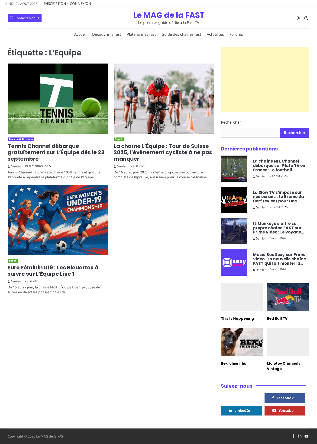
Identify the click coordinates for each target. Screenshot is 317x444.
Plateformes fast (141, 34)
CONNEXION (80, 3)
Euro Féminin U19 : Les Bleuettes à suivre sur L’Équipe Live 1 (53, 271)
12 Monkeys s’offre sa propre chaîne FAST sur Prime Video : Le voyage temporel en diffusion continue (277, 227)
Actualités (215, 34)
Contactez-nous (27, 18)
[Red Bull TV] (288, 297)
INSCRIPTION (55, 3)
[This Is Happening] (242, 297)
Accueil (80, 34)
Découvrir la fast (106, 34)
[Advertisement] (265, 79)
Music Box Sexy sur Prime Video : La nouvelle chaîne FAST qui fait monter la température (279, 258)
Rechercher (231, 122)
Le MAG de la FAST (168, 15)
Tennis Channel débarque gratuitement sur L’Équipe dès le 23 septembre (56, 152)
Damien (15, 166)
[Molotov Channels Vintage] (288, 342)
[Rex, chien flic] (242, 342)
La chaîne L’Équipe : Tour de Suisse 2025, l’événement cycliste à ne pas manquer (163, 152)
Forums (236, 34)
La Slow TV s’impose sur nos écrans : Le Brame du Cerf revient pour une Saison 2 (278, 196)
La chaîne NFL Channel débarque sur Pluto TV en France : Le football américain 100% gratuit (279, 165)
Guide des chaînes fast (181, 34)
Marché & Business (21, 139)
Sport (118, 139)
